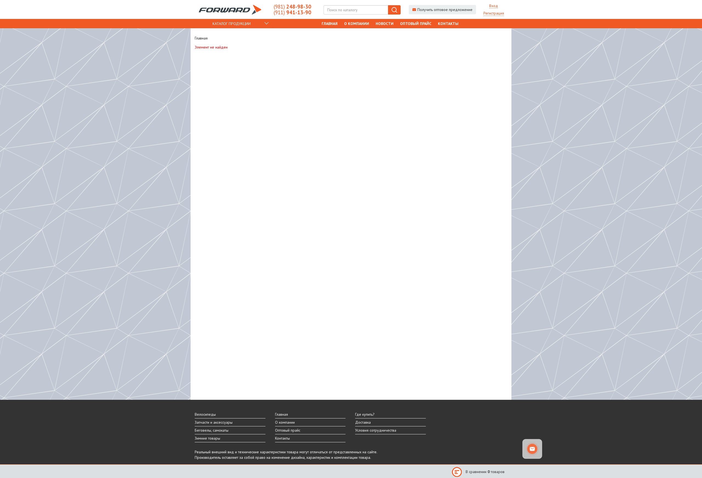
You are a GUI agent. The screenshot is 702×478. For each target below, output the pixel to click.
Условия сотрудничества (375, 430)
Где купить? (365, 414)
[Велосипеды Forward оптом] (230, 9)
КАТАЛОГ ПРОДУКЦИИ (232, 23)
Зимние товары (207, 438)
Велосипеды (205, 414)
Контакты (448, 23)
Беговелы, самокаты (211, 430)
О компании (356, 23)
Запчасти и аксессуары (214, 422)
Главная (330, 23)
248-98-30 (292, 6)
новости (385, 23)
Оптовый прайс (415, 23)
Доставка (363, 422)
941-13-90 (292, 12)
